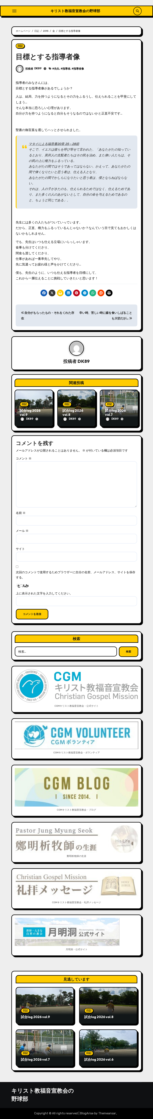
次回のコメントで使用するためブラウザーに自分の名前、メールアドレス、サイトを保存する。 (75, 574)
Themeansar (107, 1113)
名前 (21, 513)
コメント (24, 458)
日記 (20, 45)
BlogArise (86, 1113)
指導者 (66, 68)
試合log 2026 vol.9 (30, 412)
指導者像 (79, 68)
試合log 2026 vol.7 (115, 412)
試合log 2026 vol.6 (98, 1059)
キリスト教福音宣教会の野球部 (75, 11)
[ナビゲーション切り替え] (14, 11)
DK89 (38, 68)
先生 (56, 68)
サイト (20, 549)
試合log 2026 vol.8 (73, 412)
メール (22, 531)
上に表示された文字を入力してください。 (44, 593)
